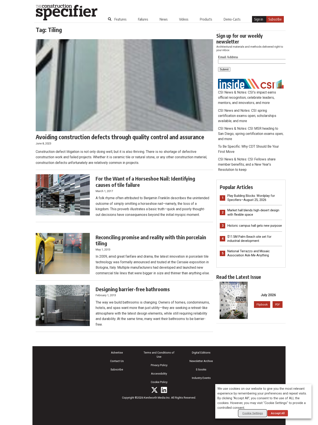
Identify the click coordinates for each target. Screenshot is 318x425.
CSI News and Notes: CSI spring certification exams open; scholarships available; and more (247, 115)
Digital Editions (201, 352)
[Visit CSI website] (251, 83)
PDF (277, 304)
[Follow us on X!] (154, 389)
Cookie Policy (159, 382)
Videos (183, 19)
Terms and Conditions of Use (159, 354)
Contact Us (117, 361)
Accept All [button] (277, 413)
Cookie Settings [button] (252, 413)
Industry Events (201, 378)
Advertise (117, 352)
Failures (143, 19)
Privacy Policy (159, 365)
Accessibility (159, 373)
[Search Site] (110, 19)
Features (120, 19)
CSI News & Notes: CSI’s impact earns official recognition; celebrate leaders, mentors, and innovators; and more (247, 97)
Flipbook (262, 304)
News (164, 19)
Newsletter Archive (201, 361)
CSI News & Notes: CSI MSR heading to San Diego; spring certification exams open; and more (250, 133)
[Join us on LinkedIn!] (164, 389)
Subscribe (275, 19)
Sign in (258, 19)
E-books (201, 369)
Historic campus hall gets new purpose (254, 226)
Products (206, 19)
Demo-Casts (232, 19)
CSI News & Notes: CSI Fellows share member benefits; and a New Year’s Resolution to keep (247, 164)
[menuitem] (120, 19)
